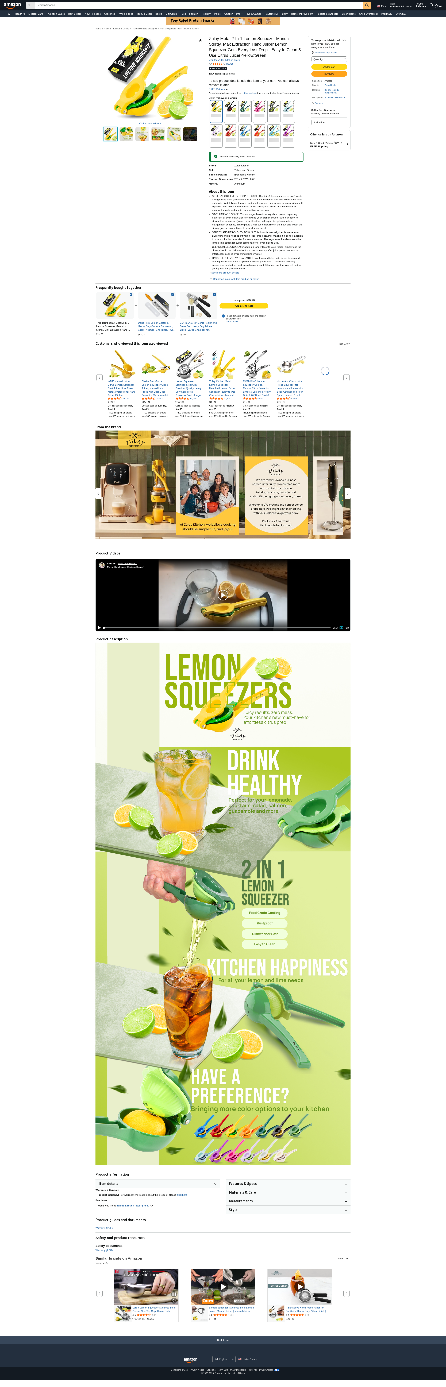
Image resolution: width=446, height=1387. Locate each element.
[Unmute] (347, 628)
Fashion (193, 13)
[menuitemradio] (341, 627)
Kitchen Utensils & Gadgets (144, 29)
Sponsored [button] (100, 1263)
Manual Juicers (191, 29)
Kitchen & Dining (121, 29)
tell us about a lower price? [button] (133, 1205)
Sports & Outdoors (328, 13)
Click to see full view (150, 123)
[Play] (98, 627)
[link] (157, 305)
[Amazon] (13, 5)
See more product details (225, 272)
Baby (285, 13)
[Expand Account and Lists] (411, 6)
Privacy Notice (197, 1370)
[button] (8, 13)
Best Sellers (74, 13)
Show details (232, 321)
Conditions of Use (179, 1370)
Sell (184, 13)
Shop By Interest (368, 13)
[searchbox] (199, 5)
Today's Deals (144, 13)
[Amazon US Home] (190, 1360)
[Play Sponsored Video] (223, 1287)
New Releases (93, 13)
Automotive (272, 13)
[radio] (110, 134)
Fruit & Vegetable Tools (171, 29)
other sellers (249, 93)
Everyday (401, 13)
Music (217, 13)
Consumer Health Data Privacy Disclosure (226, 1370)
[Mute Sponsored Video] (174, 1301)
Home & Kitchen (103, 29)
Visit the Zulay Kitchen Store (224, 59)
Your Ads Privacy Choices (261, 1370)
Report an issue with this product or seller (236, 279)
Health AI (20, 13)
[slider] (217, 627)
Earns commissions (127, 563)
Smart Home (349, 13)
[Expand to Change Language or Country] (385, 6)
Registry (206, 13)
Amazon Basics (56, 13)
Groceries (109, 13)
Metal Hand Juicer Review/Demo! (125, 566)
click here (182, 1194)
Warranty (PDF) (104, 1227)
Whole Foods (125, 13)
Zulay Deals (330, 85)
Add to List (319, 122)
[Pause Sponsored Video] (174, 1294)
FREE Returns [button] (217, 89)
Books (158, 13)
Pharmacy (386, 13)
